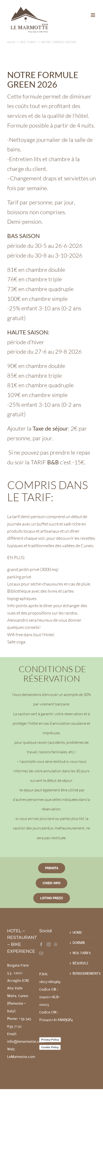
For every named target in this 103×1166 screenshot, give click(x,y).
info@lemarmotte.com (25, 1041)
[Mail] (41, 953)
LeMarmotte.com (21, 1057)
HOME (77, 932)
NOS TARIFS (82, 953)
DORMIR (79, 943)
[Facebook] (41, 944)
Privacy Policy (50, 1039)
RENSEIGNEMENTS (84, 973)
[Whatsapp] (55, 944)
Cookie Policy (50, 1047)
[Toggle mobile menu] (93, 15)
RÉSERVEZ (80, 963)
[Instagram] (49, 944)
